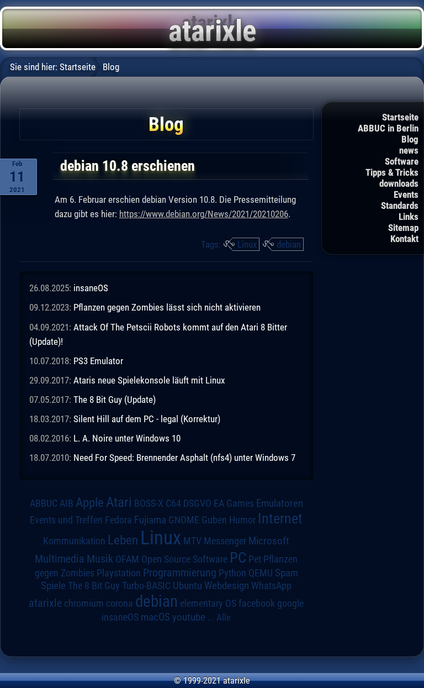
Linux (247, 244)
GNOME (183, 520)
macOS (155, 617)
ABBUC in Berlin (388, 128)
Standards (399, 205)
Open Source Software (184, 559)
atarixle (45, 603)
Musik (100, 559)
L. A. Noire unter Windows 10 (127, 438)
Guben (214, 520)
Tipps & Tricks (391, 172)
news (408, 150)
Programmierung (179, 572)
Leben (123, 540)
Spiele (53, 585)
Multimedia (59, 558)
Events (406, 194)
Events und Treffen (66, 520)
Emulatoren (279, 503)
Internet (280, 518)
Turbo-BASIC (146, 585)
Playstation (119, 573)
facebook (257, 603)
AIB (66, 503)
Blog (409, 139)
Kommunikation (74, 541)
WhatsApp (271, 585)
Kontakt (404, 238)
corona (119, 603)
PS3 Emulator (98, 360)
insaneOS (90, 287)
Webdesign (226, 586)
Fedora (118, 520)
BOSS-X (148, 503)
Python (232, 573)
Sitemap (403, 227)
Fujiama (150, 520)
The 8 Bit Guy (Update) (114, 399)
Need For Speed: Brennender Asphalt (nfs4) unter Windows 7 (184, 457)
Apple (90, 502)
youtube (188, 617)
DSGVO (197, 503)
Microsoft (268, 540)
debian (289, 244)
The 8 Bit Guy (94, 585)
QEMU (260, 573)
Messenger (225, 541)
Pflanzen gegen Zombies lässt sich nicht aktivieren (167, 307)
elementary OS (208, 603)
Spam (286, 573)
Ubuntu (187, 586)
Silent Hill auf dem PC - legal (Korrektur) (146, 418)
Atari (119, 501)
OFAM (127, 559)
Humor (242, 520)
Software (401, 161)
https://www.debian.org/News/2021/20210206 (203, 213)
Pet (254, 559)
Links (408, 216)
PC (238, 557)
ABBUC (43, 503)
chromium (84, 603)
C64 (173, 503)
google (290, 603)
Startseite (400, 117)
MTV (192, 541)
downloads (398, 183)
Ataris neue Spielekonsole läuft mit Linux (149, 380)
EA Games (234, 503)
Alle (223, 617)
